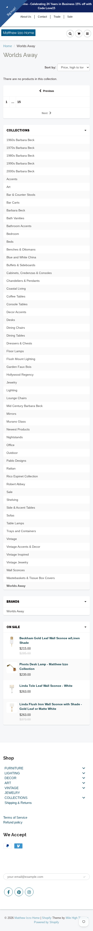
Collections (17, 130)
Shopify (46, 917)
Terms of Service (15, 817)
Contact (42, 16)
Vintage (11, 539)
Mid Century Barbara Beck (24, 406)
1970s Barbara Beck (20, 147)
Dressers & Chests (19, 343)
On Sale (13, 627)
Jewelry (11, 382)
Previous (48, 91)
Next (45, 113)
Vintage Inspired (17, 554)
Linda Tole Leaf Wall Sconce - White (45, 685)
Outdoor (12, 453)
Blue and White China (21, 257)
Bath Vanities (15, 218)
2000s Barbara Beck (20, 171)
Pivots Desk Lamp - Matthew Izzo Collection (43, 666)
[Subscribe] (84, 876)
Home (7, 46)
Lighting (11, 390)
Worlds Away (16, 585)
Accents (11, 179)
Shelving (12, 499)
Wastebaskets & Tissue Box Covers (30, 578)
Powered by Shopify (46, 922)
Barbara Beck (15, 210)
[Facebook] (8, 892)
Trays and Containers (21, 531)
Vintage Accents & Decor (23, 546)
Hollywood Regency (20, 374)
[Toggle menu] (84, 768)
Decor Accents (16, 312)
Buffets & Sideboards (20, 265)
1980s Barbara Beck (20, 155)
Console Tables (16, 304)
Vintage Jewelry (17, 562)
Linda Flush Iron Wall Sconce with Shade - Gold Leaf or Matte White (50, 706)
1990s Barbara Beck (20, 163)
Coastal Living (16, 288)
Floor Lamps (15, 351)
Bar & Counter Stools (20, 194)
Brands (12, 601)
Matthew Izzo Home (27, 917)
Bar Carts (12, 202)
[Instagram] (29, 892)
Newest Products (18, 429)
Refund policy (12, 822)
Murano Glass (16, 421)
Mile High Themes (77, 917)
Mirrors (11, 413)
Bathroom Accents (18, 226)
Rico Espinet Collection (22, 476)
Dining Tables (15, 335)
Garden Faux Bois (18, 366)
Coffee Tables (15, 296)
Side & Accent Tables (20, 507)
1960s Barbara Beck (20, 140)
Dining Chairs (15, 327)
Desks (10, 320)
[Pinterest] (18, 892)
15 (19, 102)
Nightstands (14, 437)
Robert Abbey (15, 484)
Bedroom (12, 234)
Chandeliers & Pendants (23, 280)
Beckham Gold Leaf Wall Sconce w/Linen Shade (49, 640)
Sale (70, 16)
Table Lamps (15, 523)
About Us (25, 16)
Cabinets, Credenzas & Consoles (29, 273)
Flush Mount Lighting (20, 359)
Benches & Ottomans (20, 249)
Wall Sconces (15, 570)
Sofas (10, 515)
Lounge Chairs (16, 398)
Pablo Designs (16, 460)
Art (8, 187)
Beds (9, 241)
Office (10, 445)
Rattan (11, 468)
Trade (57, 16)
